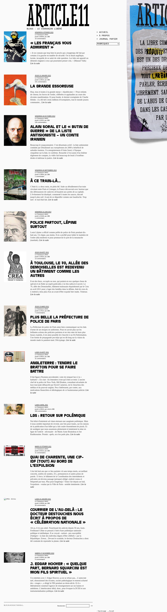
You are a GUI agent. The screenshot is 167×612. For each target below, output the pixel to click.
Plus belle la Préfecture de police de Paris (59, 320)
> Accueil (102, 32)
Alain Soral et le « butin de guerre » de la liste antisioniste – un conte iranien (59, 133)
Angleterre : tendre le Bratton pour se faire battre (53, 367)
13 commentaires (40, 258)
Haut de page (102, 611)
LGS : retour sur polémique (57, 416)
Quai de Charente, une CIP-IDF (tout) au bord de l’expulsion (57, 462)
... (23, 605)
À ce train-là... (45, 181)
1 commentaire (39, 176)
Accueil (111, 611)
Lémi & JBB (50, 409)
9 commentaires (40, 559)
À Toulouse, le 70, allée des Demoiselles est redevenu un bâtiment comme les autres (59, 269)
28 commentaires (40, 505)
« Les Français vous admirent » (50, 45)
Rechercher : (61, 606)
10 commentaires (40, 38)
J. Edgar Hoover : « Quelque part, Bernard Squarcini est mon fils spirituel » (58, 568)
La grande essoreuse (51, 87)
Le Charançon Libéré (41, 34)
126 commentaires (41, 122)
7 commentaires (40, 313)
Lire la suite (35, 63)
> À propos (103, 36)
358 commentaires (41, 411)
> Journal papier (107, 39)
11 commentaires (40, 452)
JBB (48, 36)
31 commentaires (40, 358)
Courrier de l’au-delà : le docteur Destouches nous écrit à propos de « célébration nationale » (58, 516)
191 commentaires (41, 82)
